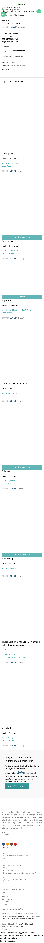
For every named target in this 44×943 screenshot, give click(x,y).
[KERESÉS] (41, 7)
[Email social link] (21, 1)
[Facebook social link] (18, 1)
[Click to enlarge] (5, 8)
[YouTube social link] (25, 1)
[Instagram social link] (23, 1)
